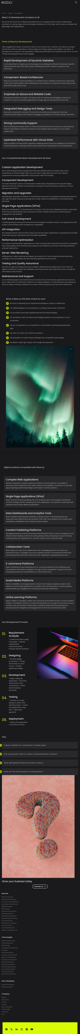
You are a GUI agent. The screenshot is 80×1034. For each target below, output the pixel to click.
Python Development (8, 941)
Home (3, 13)
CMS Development (7, 914)
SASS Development (8, 962)
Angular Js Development (9, 955)
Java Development (8, 971)
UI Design (4, 950)
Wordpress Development (10, 948)
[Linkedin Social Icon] (17, 1029)
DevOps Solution (7, 925)
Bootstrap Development (9, 960)
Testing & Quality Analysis (10, 918)
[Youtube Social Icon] (32, 1029)
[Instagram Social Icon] (22, 1029)
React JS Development (9, 957)
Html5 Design (6, 945)
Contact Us (5, 1012)
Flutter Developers (7, 987)
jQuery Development (8, 964)
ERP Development (7, 897)
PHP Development (7, 943)
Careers (4, 1004)
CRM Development (7, 952)
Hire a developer (7, 1007)
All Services (5, 1000)
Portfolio (4, 1002)
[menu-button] (76, 2)
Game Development (8, 928)
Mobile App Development (10, 904)
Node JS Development (9, 967)
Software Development (9, 911)
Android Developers (8, 984)
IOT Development (7, 921)
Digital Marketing (7, 906)
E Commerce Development (10, 902)
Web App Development (9, 916)
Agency (4, 997)
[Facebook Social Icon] (6, 1029)
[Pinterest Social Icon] (27, 1029)
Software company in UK (9, 930)
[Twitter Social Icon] (11, 1029)
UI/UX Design (6, 909)
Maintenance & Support (9, 923)
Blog (3, 1014)
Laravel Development (8, 969)
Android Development (9, 974)
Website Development (9, 899)
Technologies (6, 1009)
